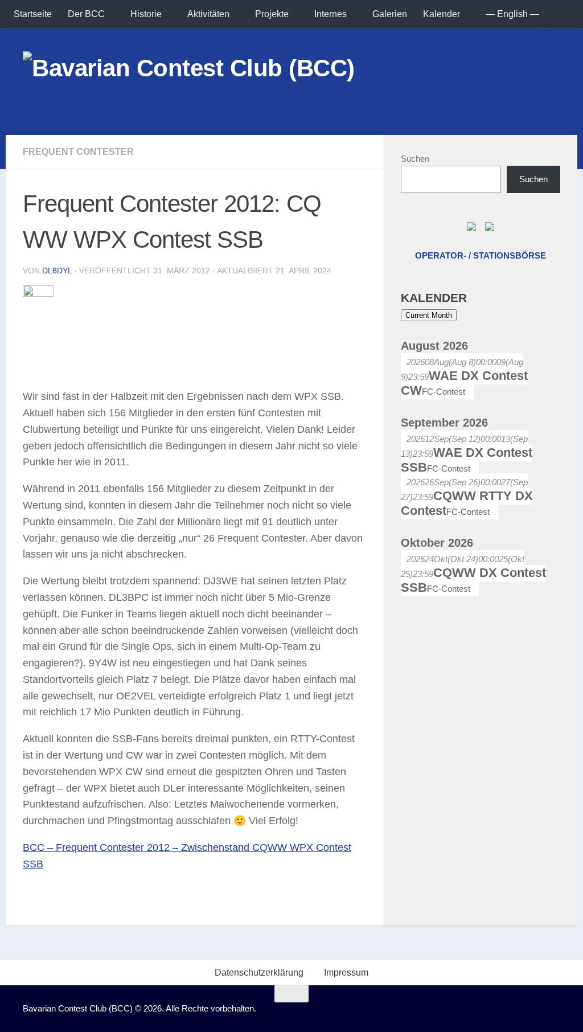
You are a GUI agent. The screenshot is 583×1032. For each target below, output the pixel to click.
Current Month (428, 315)
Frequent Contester (78, 152)
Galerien (389, 14)
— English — (512, 14)
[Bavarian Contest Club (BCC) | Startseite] (189, 81)
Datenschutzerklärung (259, 972)
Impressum (346, 972)
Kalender (441, 14)
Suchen (415, 158)
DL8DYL (57, 270)
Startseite (33, 14)
